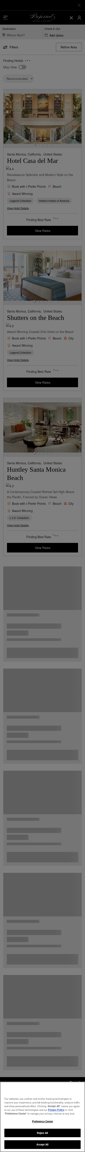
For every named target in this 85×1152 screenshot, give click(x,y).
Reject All (42, 1133)
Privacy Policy (56, 1109)
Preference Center (42, 1121)
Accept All (42, 1144)
